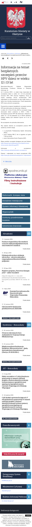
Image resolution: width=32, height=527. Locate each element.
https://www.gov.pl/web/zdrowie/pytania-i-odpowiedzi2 (16, 155)
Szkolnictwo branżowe (11, 226)
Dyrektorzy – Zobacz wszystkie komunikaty (12, 361)
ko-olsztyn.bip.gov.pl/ (8, 501)
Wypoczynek (7, 212)
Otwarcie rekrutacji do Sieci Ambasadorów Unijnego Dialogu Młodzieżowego (13, 335)
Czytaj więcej (26, 249)
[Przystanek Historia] (16, 468)
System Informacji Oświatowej (15, 206)
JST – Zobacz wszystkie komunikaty (10, 418)
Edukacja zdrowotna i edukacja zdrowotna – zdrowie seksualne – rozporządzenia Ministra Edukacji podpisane (14, 258)
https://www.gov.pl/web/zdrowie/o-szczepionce (14, 150)
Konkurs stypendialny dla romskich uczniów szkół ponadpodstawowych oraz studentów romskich (15, 243)
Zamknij (28, 515)
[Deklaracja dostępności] (20, 2)
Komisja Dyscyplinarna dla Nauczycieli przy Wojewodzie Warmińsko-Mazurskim (19, 294)
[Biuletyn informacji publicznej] (5, 2)
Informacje (17, 53)
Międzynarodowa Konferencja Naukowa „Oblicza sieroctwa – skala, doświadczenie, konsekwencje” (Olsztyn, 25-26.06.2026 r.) (15, 349)
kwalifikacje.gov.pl (7, 480)
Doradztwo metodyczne (12, 201)
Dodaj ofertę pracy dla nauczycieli (14, 454)
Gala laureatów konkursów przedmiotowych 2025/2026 (12, 308)
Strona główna (10, 53)
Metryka (8, 161)
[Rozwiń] (3, 46)
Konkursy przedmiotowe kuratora (12, 218)
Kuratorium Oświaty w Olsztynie (17, 32)
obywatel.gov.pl (6, 490)
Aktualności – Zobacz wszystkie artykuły (11, 318)
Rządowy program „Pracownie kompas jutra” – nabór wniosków (15, 272)
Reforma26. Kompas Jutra (13, 195)
